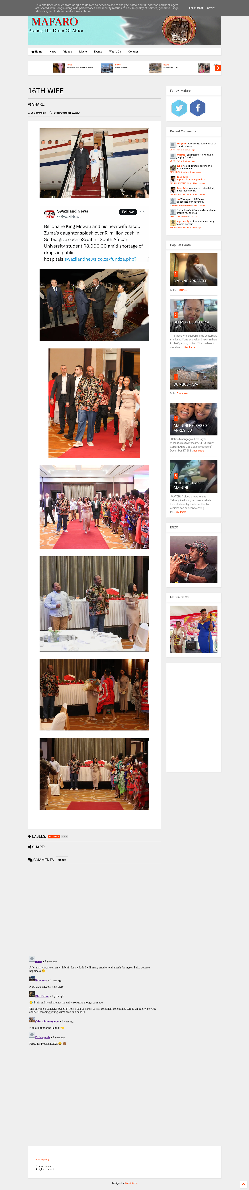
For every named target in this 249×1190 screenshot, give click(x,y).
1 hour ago (193, 217)
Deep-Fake (182, 177)
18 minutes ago (199, 183)
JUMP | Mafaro (176, 150)
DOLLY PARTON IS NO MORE (181, 205)
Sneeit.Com (131, 1183)
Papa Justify (182, 221)
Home (38, 51)
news (47, 64)
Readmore (182, 290)
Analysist (181, 143)
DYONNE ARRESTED (190, 281)
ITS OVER (194, 65)
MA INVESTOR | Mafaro (179, 172)
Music (83, 51)
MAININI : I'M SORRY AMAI (58, 67)
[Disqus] (94, 1000)
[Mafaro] (124, 43)
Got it (211, 8)
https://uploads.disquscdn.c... (191, 179)
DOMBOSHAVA (186, 384)
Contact (133, 51)
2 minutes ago (189, 150)
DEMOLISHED (99, 67)
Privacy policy (42, 1159)
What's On (115, 51)
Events (98, 51)
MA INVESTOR (148, 67)
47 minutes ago (199, 205)
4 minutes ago (195, 172)
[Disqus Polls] (94, 909)
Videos (67, 51)
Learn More (196, 8)
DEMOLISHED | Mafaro (179, 217)
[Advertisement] (193, 717)
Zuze (179, 166)
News (53, 51)
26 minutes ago (199, 194)
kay (178, 199)
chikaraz (180, 155)
